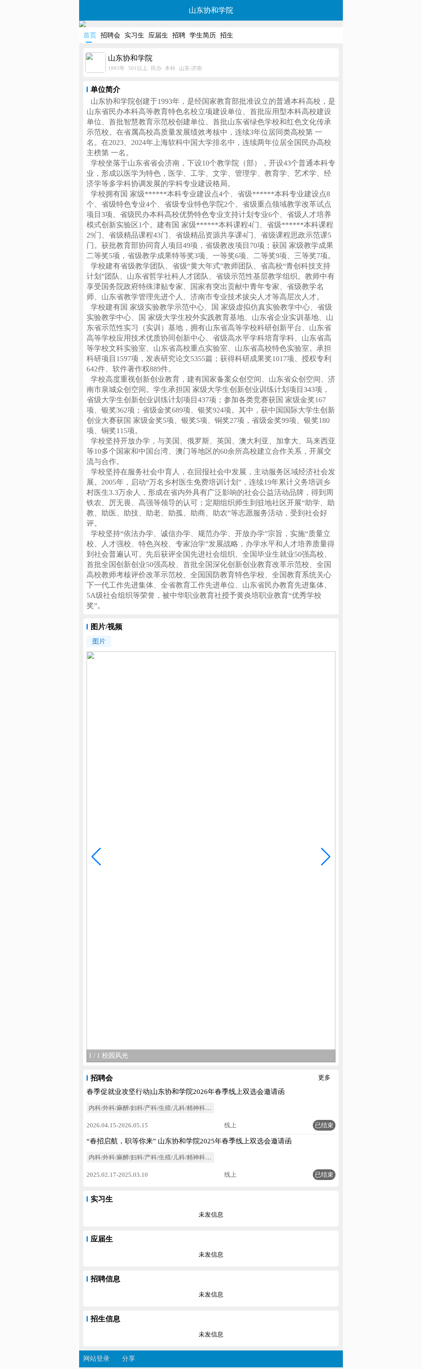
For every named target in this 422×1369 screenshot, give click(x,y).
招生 (226, 35)
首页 (89, 35)
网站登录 (96, 1358)
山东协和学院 (211, 10)
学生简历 (203, 35)
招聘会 (110, 35)
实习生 (134, 35)
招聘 (178, 35)
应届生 (158, 35)
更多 (326, 1077)
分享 (128, 1358)
